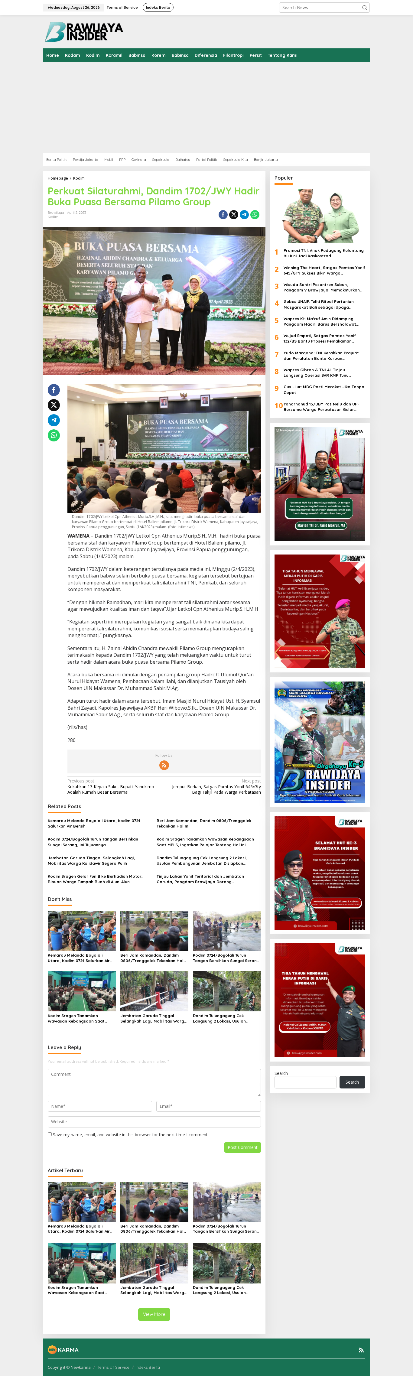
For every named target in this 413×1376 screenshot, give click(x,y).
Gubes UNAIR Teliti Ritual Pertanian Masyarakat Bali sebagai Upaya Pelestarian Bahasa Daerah (319, 304)
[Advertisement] (224, 107)
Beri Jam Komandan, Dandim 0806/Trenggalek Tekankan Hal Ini (204, 823)
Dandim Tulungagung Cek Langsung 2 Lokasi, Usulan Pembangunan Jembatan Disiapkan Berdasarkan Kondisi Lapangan (202, 860)
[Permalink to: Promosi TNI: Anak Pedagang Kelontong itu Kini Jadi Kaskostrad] (320, 216)
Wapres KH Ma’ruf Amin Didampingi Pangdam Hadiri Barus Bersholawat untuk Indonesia (320, 321)
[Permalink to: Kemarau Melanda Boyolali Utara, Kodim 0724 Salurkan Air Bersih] (82, 930)
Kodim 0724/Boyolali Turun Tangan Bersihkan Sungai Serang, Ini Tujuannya (93, 842)
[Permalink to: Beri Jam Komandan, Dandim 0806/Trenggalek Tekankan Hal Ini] (154, 930)
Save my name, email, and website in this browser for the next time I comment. (131, 1134)
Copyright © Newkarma (69, 1367)
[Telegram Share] (244, 214)
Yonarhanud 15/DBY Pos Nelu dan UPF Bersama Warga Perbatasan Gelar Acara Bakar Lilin (321, 407)
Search (281, 1073)
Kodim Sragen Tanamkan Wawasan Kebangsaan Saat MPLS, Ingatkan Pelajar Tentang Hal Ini (205, 842)
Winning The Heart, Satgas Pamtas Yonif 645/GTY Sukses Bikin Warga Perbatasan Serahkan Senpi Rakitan (324, 270)
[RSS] (164, 765)
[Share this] (223, 214)
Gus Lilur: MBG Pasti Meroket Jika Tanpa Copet (324, 390)
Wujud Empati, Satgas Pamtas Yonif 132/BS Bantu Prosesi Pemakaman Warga (320, 338)
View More (154, 1314)
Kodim (53, 217)
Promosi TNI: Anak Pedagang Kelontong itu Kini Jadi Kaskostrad (324, 253)
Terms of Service (113, 1367)
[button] (364, 7)
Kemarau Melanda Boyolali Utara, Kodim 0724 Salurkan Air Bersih (94, 823)
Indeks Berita (147, 1367)
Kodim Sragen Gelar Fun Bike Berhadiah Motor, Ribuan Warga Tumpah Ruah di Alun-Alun (95, 879)
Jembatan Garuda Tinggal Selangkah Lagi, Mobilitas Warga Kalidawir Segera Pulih (91, 860)
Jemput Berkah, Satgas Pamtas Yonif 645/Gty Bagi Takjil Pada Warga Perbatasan (216, 786)
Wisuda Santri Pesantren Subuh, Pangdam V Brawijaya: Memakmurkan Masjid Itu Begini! (322, 287)
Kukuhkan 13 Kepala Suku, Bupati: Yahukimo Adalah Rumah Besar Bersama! (110, 786)
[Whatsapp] (254, 214)
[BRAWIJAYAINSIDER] (83, 31)
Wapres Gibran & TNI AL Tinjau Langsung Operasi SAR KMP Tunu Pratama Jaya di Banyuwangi (316, 372)
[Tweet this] (233, 214)
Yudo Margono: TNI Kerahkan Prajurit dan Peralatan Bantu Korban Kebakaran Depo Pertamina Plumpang (322, 355)
